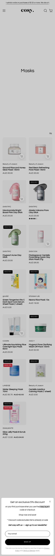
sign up (27, 542)
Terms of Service (29, 550)
